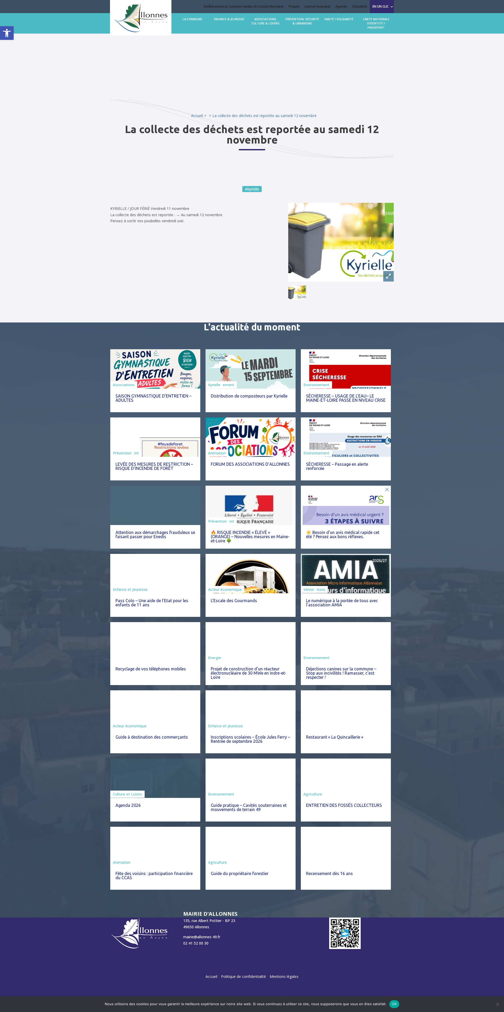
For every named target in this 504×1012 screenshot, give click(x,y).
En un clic (380, 6)
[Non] (497, 1004)
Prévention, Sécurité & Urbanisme (302, 21)
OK (394, 1004)
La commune (192, 19)
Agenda (341, 6)
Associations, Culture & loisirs (265, 21)
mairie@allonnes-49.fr (201, 936)
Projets (294, 6)
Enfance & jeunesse (229, 19)
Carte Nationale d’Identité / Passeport (376, 23)
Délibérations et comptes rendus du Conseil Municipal (244, 6)
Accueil (197, 115)
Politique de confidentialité (243, 976)
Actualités (359, 6)
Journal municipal (317, 6)
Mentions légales (284, 976)
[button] (7, 33)
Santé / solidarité (338, 19)
